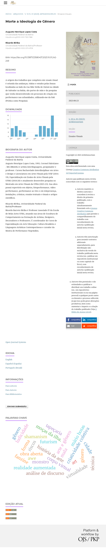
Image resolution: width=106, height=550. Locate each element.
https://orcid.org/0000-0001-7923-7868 (19, 37)
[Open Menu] (5, 3)
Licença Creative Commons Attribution (87, 211)
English (9, 359)
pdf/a (73, 84)
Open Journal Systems (16, 342)
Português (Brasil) (14, 367)
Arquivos (18, 14)
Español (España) (14, 363)
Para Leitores (11, 386)
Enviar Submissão (16, 406)
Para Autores (11, 390)
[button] (73, 319)
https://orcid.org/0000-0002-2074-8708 (19, 48)
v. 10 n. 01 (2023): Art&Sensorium (40, 14)
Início (8, 14)
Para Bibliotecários (14, 394)
